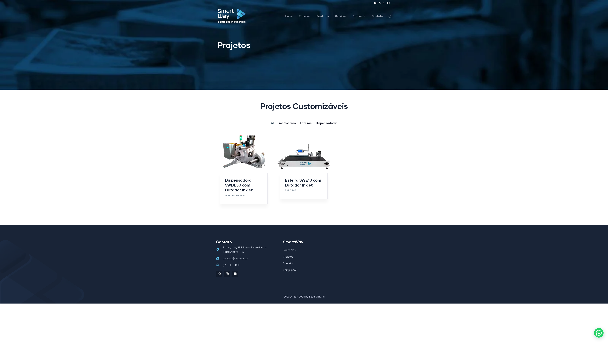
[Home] (232, 16)
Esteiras (290, 190)
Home (289, 15)
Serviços (340, 15)
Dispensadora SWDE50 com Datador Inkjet (239, 185)
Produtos (323, 15)
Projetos (304, 15)
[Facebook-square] (235, 274)
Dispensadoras (235, 195)
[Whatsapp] (219, 274)
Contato (377, 15)
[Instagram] (227, 274)
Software (359, 15)
